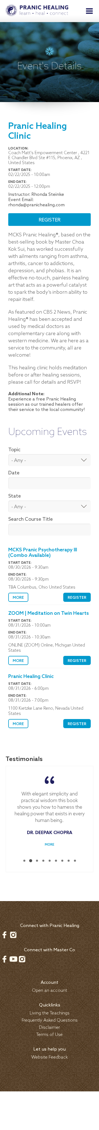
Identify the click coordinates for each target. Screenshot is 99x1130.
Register (50, 220)
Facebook (4, 934)
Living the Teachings (50, 1013)
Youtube (13, 959)
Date (14, 473)
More (18, 597)
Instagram (13, 934)
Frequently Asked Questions (50, 1020)
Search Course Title (30, 519)
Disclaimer (49, 1027)
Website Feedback (49, 1057)
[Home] (37, 11)
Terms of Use (49, 1034)
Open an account (49, 990)
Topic (14, 450)
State (14, 496)
